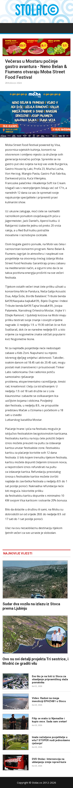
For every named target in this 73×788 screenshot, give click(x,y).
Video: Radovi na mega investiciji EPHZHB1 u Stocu (49, 700)
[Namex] (36, 47)
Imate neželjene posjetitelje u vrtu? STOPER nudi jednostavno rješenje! (51, 740)
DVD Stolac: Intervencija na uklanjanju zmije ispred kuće (49, 760)
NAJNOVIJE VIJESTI (17, 553)
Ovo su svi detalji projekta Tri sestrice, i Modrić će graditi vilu (35, 661)
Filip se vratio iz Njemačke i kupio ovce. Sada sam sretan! (49, 720)
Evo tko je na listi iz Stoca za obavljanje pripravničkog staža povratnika (50, 679)
